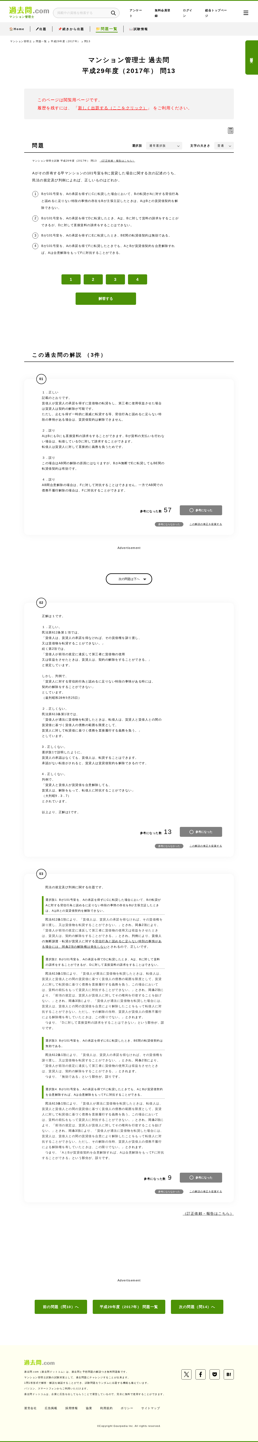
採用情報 (71, 1408)
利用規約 (106, 1408)
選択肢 (137, 145)
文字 (200, 145)
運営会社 (30, 1408)
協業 (89, 1408)
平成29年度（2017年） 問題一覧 (129, 1307)
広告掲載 (51, 1408)
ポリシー (127, 1408)
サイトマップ (150, 1408)
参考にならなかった (169, 524)
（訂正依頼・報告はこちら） (117, 160)
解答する (106, 299)
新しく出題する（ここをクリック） (112, 108)
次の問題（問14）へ (197, 1307)
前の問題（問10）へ (61, 1307)
